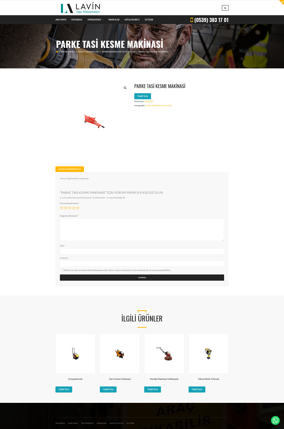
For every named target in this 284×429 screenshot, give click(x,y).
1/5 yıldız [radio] (61, 208)
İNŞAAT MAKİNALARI (88, 51)
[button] (125, 88)
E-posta (64, 258)
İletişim (130, 423)
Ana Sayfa (60, 423)
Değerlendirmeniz (69, 215)
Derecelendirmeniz (70, 203)
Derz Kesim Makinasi (120, 378)
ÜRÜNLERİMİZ (87, 423)
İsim (62, 245)
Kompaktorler (75, 378)
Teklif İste (142, 96)
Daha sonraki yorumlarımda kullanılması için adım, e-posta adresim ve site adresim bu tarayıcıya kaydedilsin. (117, 270)
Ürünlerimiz (68, 51)
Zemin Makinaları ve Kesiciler (118, 51)
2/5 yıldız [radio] (65, 208)
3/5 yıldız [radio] (69, 208)
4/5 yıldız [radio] (73, 208)
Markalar (101, 423)
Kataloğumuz (116, 423)
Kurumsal (73, 423)
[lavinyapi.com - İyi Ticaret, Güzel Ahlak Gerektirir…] (80, 7)
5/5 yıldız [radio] (77, 208)
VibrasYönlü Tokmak (208, 378)
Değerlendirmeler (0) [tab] (69, 169)
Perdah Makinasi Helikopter (164, 378)
